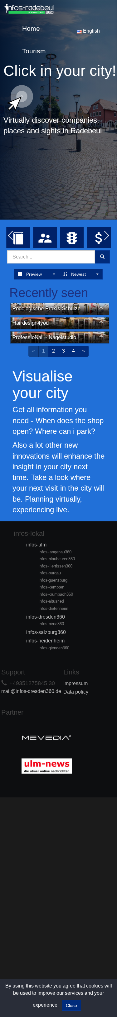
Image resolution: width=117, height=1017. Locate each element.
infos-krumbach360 (56, 594)
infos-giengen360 (54, 648)
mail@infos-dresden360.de (31, 691)
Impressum (75, 683)
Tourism (34, 51)
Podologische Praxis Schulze (46, 308)
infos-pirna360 (51, 623)
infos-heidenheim (45, 640)
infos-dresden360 (45, 617)
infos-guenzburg (53, 580)
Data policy (75, 692)
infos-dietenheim (53, 608)
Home (31, 28)
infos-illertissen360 (55, 566)
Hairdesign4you (30, 323)
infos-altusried (51, 601)
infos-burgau (50, 573)
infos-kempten (51, 587)
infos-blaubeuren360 (57, 558)
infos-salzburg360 (46, 632)
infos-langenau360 (55, 552)
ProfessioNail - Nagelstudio (44, 337)
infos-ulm (36, 544)
